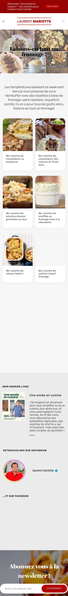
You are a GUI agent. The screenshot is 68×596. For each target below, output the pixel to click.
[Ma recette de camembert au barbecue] (18, 134)
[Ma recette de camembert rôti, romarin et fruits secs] (50, 134)
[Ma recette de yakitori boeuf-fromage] (50, 249)
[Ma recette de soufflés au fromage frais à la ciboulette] (50, 192)
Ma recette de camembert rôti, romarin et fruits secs (49, 160)
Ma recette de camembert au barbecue (15, 158)
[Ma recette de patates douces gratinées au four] (18, 192)
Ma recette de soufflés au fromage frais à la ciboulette (49, 218)
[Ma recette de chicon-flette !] (18, 249)
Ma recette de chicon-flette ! (15, 272)
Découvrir (52, 6)
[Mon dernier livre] (13, 416)
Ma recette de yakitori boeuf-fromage (48, 273)
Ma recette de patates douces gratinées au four (16, 216)
